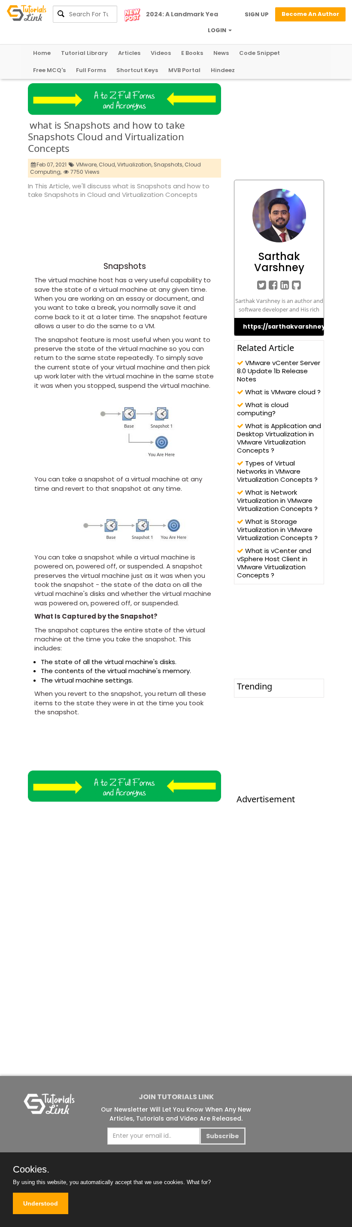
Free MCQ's (49, 70)
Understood (40, 1203)
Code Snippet (259, 53)
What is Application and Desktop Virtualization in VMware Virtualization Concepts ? (279, 438)
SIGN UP (257, 14)
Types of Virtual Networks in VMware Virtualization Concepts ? (277, 471)
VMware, (86, 164)
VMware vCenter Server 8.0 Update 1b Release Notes (278, 371)
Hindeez (223, 70)
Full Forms (91, 70)
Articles (129, 53)
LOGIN (218, 30)
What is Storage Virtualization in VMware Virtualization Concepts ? (277, 529)
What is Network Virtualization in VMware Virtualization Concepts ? (277, 500)
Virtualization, (134, 164)
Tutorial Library (84, 53)
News (221, 53)
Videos (161, 53)
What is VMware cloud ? (282, 392)
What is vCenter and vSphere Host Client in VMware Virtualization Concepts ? (274, 563)
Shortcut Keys (137, 70)
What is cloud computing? (262, 409)
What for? (199, 1182)
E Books (192, 53)
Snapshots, (168, 164)
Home (42, 53)
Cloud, (107, 164)
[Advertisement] (184, 223)
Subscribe (222, 1136)
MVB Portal (184, 70)
